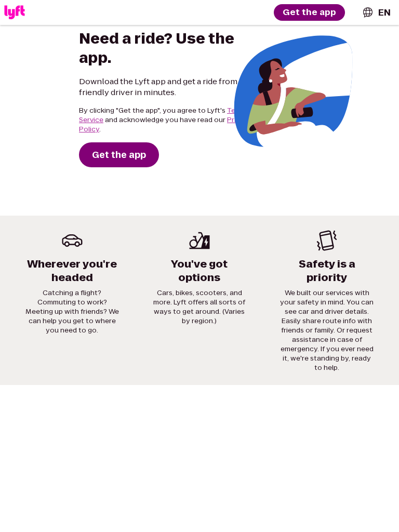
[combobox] (376, 12)
